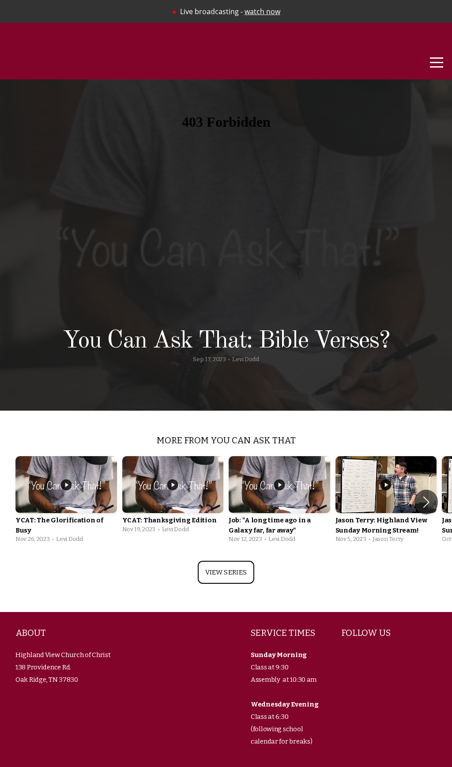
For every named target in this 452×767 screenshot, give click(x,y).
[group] (66, 502)
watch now (262, 11)
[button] (426, 502)
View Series (226, 572)
